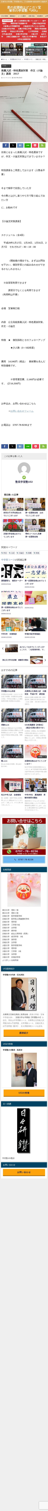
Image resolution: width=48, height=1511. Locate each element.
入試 (12, 553)
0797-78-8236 (26, 860)
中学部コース (6, 66)
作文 (5, 553)
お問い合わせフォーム (22, 411)
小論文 (21, 553)
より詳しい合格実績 (10, 960)
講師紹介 (23, 1033)
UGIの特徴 (24, 1093)
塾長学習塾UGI (24, 482)
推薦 (29, 553)
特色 (37, 553)
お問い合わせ (24, 1172)
